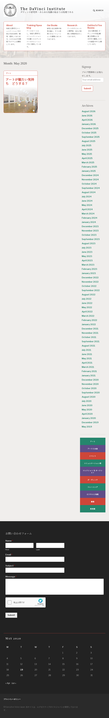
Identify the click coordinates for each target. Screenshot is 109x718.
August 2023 (88, 243)
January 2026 (89, 124)
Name (9, 541)
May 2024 (87, 205)
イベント (92, 456)
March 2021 (88, 367)
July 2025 (86, 145)
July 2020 (86, 401)
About (13, 34)
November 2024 (90, 179)
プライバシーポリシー (12, 699)
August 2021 (88, 345)
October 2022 (89, 286)
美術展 (92, 509)
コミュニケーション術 (92, 463)
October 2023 (89, 235)
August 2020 (88, 397)
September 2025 (91, 137)
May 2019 (87, 426)
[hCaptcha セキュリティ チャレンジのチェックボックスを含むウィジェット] (25, 602)
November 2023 (90, 230)
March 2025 (88, 162)
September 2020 (91, 392)
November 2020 (90, 384)
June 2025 (87, 149)
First (7, 549)
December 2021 (90, 328)
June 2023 (87, 252)
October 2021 (89, 337)
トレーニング (93, 487)
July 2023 (86, 247)
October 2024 (89, 184)
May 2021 (87, 358)
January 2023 (89, 273)
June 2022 (87, 303)
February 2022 (89, 320)
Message (10, 576)
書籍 (92, 501)
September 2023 (91, 239)
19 (21, 669)
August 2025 (88, 141)
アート (8, 73)
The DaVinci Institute (43, 8)
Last (38, 549)
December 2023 (90, 226)
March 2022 (88, 316)
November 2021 (90, 333)
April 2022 (87, 311)
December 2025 (90, 128)
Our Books (54, 32)
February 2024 (89, 218)
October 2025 (89, 132)
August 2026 (88, 111)
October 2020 (89, 388)
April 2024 (87, 209)
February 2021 (89, 371)
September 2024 (91, 188)
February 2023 (89, 269)
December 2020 (90, 380)
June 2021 (87, 354)
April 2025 (87, 158)
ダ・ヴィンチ (93, 480)
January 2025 (89, 171)
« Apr (7, 683)
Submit (11, 615)
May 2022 (87, 307)
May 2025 (87, 154)
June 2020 (87, 405)
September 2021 (90, 341)
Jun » (13, 683)
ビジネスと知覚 (93, 494)
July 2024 (87, 196)
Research (74, 30)
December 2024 (90, 175)
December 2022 (90, 277)
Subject (10, 565)
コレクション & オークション (92, 471)
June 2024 (87, 201)
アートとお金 (93, 448)
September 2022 (91, 290)
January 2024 (89, 222)
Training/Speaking (34, 36)
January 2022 (89, 324)
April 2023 (87, 260)
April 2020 (87, 414)
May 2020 (87, 409)
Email (8, 554)
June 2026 (87, 115)
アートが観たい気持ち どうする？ (20, 81)
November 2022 (90, 282)
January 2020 (89, 418)
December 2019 (90, 422)
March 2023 (88, 265)
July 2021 (86, 350)
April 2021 (87, 363)
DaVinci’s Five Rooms (94, 34)
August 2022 (88, 294)
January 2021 (89, 375)
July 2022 (86, 299)
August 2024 (89, 192)
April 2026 (87, 120)
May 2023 (87, 256)
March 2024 (88, 213)
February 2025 (89, 167)
